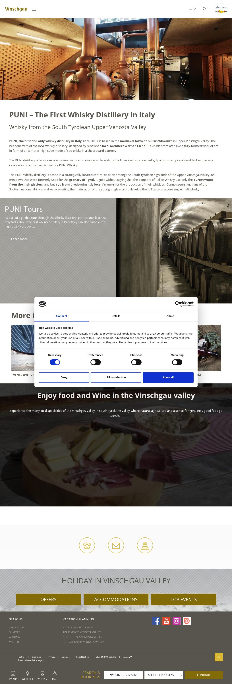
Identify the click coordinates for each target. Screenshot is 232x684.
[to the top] (219, 657)
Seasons (15, 619)
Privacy (51, 656)
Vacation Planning (78, 619)
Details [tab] (116, 315)
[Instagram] (177, 621)
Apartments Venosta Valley (82, 632)
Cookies (66, 656)
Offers (48, 599)
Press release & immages (31, 660)
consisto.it (127, 657)
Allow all (168, 377)
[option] (116, 59)
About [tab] (170, 315)
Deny (64, 377)
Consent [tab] (61, 315)
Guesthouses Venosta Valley (82, 637)
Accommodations (116, 599)
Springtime (16, 627)
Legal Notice (82, 656)
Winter (14, 641)
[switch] (95, 362)
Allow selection (116, 377)
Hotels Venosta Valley (78, 627)
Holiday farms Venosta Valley (83, 641)
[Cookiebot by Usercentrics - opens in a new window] (178, 304)
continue (203, 675)
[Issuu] (187, 621)
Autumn (14, 637)
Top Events (184, 599)
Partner (21, 656)
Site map (36, 656)
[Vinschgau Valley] (16, 9)
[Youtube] (166, 621)
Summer (14, 632)
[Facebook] (156, 621)
